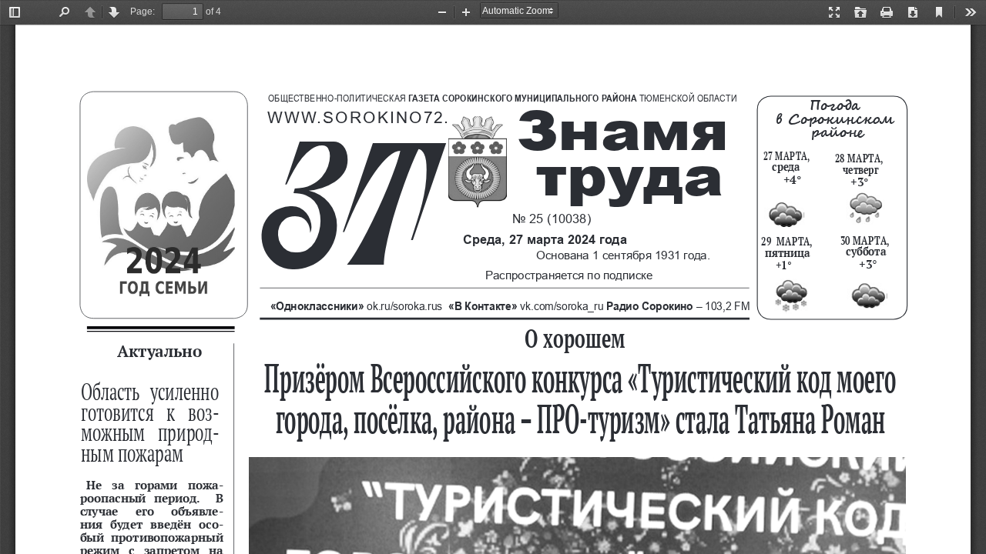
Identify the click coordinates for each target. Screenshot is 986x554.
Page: (142, 11)
